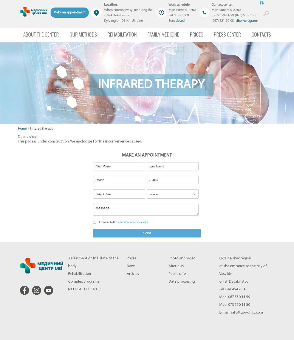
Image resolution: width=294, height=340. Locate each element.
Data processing (182, 282)
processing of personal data (133, 222)
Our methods (83, 34)
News (131, 266)
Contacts (261, 34)
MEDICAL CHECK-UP (84, 289)
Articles (133, 274)
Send (147, 233)
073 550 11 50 (239, 305)
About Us (176, 266)
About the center (41, 34)
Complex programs (83, 282)
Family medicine (163, 34)
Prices (196, 34)
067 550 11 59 (239, 297)
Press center (227, 34)
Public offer (178, 274)
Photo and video (182, 258)
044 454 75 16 (236, 289)
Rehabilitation (122, 34)
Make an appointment (69, 12)
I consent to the (123, 222)
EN (262, 3)
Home (22, 128)
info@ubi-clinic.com (247, 313)
